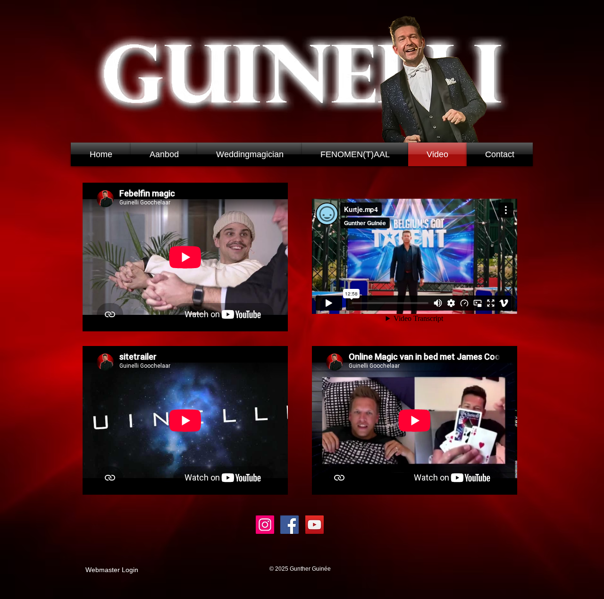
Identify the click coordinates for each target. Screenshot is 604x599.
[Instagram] (265, 524)
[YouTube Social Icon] (314, 524)
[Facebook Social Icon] (289, 524)
